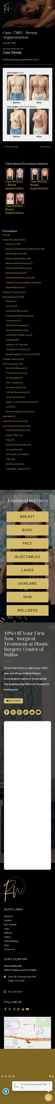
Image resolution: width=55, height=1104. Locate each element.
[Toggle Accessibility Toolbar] (6, 1091)
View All (6, 234)
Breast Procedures (11, 239)
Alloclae (9, 301)
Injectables (8, 416)
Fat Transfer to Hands (16, 454)
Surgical (7, 920)
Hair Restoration (13, 464)
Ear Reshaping (12, 377)
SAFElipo (10, 339)
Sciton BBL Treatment (16, 468)
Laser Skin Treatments (13, 421)
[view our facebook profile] (6, 712)
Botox (8, 439)
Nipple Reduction (14, 287)
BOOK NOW (14, 701)
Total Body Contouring (16, 349)
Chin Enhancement (15, 373)
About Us (8, 916)
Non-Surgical (10, 924)
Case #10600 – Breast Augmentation (14, 185)
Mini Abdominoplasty (15, 325)
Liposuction (11, 320)
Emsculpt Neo (12, 449)
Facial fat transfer (14, 387)
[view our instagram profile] (13, 712)
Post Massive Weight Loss (18, 335)
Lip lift (9, 406)
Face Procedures (10, 363)
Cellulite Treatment (12, 359)
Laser (6, 928)
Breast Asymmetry (14, 253)
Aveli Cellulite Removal (16, 430)
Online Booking (11, 941)
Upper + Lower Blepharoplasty (20, 401)
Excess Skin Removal (15, 310)
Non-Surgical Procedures (14, 426)
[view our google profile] (32, 712)
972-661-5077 (15, 991)
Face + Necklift (13, 382)
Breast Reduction (14, 272)
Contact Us (9, 949)
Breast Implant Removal (17, 268)
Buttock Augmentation (17, 444)
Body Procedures (11, 297)
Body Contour (12, 435)
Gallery (7, 937)
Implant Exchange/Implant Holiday (22, 282)
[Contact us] (50, 1076)
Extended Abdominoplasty (18, 315)
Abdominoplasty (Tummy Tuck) (20, 354)
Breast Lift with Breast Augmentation (23, 248)
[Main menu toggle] (49, 8)
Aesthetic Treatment (12, 292)
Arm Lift (10, 306)
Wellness (8, 932)
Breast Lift (11, 244)
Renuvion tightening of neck (19, 411)
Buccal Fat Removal (15, 368)
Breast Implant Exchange (17, 263)
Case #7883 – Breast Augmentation (20, 35)
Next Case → (46, 146)
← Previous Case (10, 146)
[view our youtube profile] (38, 712)
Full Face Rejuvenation (16, 392)
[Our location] (53, 1076)
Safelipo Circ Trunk (14, 344)
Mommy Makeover (14, 330)
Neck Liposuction (14, 397)
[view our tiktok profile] (25, 712)
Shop (6, 945)
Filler (8, 459)
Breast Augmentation (16, 258)
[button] (28, 516)
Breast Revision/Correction (18, 277)
